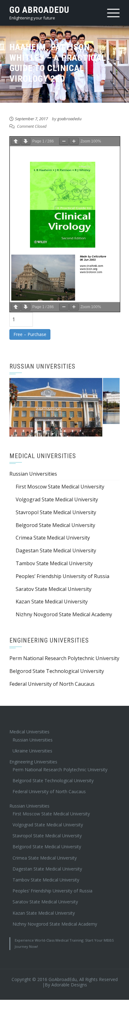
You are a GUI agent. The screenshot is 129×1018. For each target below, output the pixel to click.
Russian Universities (33, 461)
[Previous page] (15, 141)
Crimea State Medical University (53, 525)
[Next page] (25, 141)
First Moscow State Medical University (60, 474)
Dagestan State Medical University (56, 538)
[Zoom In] (74, 141)
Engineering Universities (33, 749)
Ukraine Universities (32, 738)
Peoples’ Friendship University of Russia (62, 563)
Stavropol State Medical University (56, 499)
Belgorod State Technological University (56, 658)
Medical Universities (29, 719)
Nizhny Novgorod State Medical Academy (64, 601)
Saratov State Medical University (53, 576)
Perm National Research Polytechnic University (64, 645)
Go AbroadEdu (39, 10)
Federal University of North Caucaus (52, 671)
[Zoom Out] (64, 141)
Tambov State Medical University (54, 550)
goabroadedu (69, 118)
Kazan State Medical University (52, 589)
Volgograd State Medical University (57, 486)
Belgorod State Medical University (55, 512)
